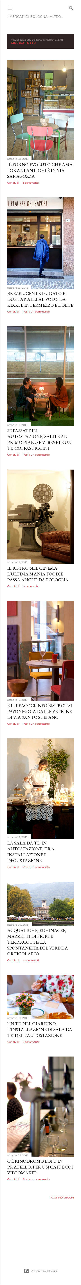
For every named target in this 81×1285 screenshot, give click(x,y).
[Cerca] (71, 7)
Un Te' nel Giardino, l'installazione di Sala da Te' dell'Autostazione (39, 1029)
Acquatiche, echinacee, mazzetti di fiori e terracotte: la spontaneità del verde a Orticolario (37, 942)
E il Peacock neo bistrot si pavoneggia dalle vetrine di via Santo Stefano (39, 711)
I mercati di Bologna (27, 17)
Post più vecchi (62, 1197)
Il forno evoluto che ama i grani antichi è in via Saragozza (40, 170)
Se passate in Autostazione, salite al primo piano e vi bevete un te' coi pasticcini (39, 439)
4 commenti (31, 960)
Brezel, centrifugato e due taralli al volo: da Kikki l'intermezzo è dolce (40, 299)
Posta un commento (36, 311)
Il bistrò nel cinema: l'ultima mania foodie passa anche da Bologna (37, 574)
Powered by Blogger (44, 1271)
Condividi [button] (13, 182)
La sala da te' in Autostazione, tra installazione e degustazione (30, 851)
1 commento (31, 586)
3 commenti (31, 182)
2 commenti (31, 1041)
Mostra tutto (23, 43)
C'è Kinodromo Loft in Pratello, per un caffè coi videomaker (40, 1167)
